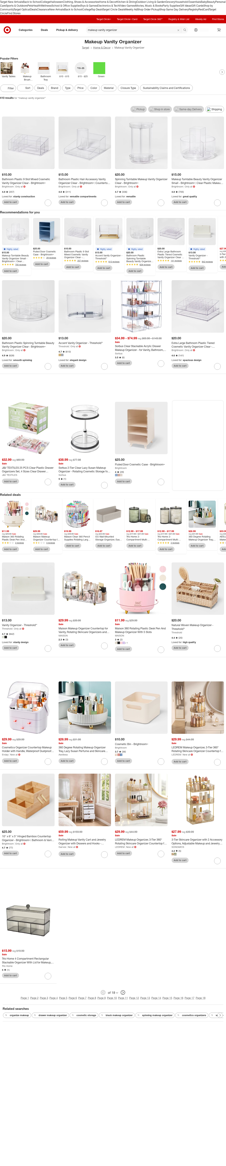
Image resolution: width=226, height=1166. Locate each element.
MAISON (63, 635)
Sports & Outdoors (16, 5)
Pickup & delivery (67, 30)
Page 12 (134, 998)
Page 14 (156, 998)
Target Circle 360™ (152, 19)
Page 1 (25, 998)
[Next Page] (222, 72)
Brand (54, 88)
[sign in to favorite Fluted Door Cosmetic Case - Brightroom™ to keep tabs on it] (161, 482)
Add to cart (10, 202)
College (45, 1)
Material (109, 88)
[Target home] (7, 30)
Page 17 (189, 998)
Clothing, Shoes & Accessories (81, 1)
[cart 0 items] (219, 30)
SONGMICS (178, 847)
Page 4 (53, 998)
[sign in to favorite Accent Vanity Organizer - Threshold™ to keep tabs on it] (104, 366)
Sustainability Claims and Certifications (166, 88)
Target (85, 47)
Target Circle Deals (113, 9)
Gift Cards (197, 5)
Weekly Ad (131, 9)
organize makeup (19, 1015)
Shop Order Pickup (148, 9)
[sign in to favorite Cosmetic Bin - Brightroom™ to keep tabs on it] (161, 761)
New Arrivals (56, 9)
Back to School (32, 1)
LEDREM (176, 754)
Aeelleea (63, 754)
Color (93, 88)
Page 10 (112, 998)
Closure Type (128, 88)
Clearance (43, 9)
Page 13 (145, 998)
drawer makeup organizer (53, 1015)
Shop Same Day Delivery (174, 9)
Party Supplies (171, 5)
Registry (193, 9)
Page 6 (73, 998)
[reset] (178, 30)
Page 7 (82, 998)
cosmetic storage (86, 1015)
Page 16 (178, 998)
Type (67, 88)
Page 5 (63, 998)
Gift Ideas (185, 5)
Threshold (64, 346)
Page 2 (34, 998)
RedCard (203, 9)
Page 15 (167, 998)
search (185, 30)
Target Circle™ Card (127, 19)
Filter (11, 88)
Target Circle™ (103, 19)
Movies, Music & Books (149, 5)
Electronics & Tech (108, 5)
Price (80, 88)
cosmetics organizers (194, 1015)
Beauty (211, 1)
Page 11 (123, 998)
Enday (5, 754)
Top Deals (96, 9)
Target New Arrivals (11, 1)
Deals (33, 9)
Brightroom (8, 186)
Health (37, 5)
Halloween (56, 1)
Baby (204, 1)
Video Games (127, 5)
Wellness (46, 5)
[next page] (123, 992)
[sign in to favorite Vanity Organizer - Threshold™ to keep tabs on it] (48, 648)
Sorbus (118, 353)
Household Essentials (188, 1)
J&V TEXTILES (9, 475)
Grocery (170, 1)
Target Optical (22, 9)
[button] (11, 249)
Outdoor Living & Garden (150, 1)
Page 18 (200, 998)
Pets (30, 5)
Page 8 (92, 998)
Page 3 (44, 998)
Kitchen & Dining (126, 1)
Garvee (62, 847)
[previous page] (103, 992)
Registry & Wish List (178, 19)
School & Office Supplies (65, 5)
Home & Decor (107, 1)
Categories (26, 30)
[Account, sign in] (202, 30)
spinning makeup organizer (157, 1015)
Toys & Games (88, 5)
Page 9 (101, 998)
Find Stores (14, 13)
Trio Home (7, 966)
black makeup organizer (119, 1015)
